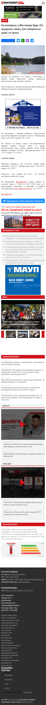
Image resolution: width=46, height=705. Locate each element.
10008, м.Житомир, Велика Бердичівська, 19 (26, 579)
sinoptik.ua (27, 692)
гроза (29, 207)
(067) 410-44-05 (12, 577)
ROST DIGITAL (27, 702)
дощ (33, 207)
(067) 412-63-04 (26, 590)
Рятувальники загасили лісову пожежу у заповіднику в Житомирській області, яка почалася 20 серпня (20, 389)
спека (24, 207)
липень (18, 207)
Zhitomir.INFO (13, 699)
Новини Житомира (11, 357)
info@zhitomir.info (17, 574)
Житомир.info (21, 182)
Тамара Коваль (24, 582)
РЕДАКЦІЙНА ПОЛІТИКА (7, 669)
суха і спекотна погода (23, 188)
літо (13, 207)
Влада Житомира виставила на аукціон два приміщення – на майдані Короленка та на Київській (23, 381)
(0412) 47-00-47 (11, 590)
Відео (5, 297)
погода (8, 207)
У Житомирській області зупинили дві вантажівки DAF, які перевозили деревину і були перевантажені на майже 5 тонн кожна (21, 397)
